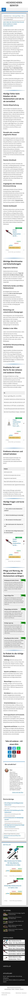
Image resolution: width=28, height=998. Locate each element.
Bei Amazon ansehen (14, 247)
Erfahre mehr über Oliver (17, 792)
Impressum (24, 993)
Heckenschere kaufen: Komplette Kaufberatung (15, 930)
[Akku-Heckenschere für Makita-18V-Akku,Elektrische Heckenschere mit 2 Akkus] (13, 859)
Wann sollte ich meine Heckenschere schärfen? (13, 509)
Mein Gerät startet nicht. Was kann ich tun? (13, 525)
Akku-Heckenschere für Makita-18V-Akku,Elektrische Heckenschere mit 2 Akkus (13, 863)
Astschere (21, 989)
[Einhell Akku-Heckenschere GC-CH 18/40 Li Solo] (13, 883)
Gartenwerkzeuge (8, 989)
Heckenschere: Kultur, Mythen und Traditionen (15, 921)
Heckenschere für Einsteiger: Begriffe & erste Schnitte (16, 913)
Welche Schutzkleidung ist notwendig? (14, 515)
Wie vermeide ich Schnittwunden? (13, 519)
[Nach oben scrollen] (25, 995)
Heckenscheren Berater (14, 4)
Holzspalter (17, 989)
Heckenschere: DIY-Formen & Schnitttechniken (14, 917)
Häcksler (13, 989)
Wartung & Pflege (16, 16)
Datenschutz (18, 993)
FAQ (23, 16)
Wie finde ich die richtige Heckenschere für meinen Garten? (13, 531)
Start (10, 16)
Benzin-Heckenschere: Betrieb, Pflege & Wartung (15, 925)
